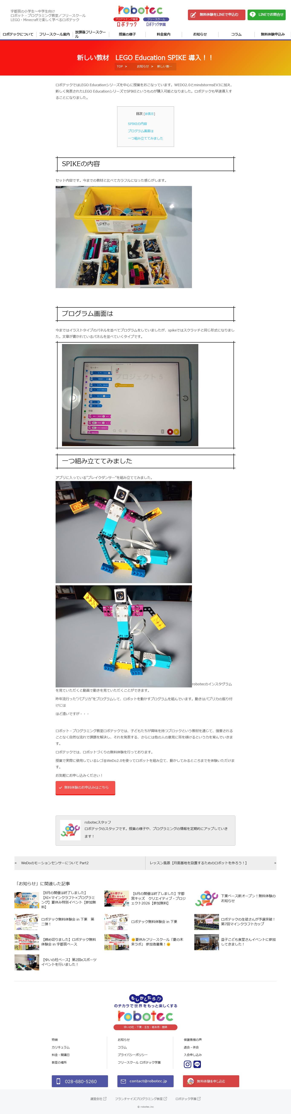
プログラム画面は (141, 131)
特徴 (55, 1040)
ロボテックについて (18, 34)
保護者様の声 (193, 1040)
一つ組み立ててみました (145, 138)
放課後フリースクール (90, 34)
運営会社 (96, 1099)
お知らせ (200, 34)
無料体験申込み (273, 34)
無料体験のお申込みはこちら (86, 787)
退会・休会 (191, 1047)
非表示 (149, 114)
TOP (120, 66)
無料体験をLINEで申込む (219, 14)
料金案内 (163, 34)
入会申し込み (193, 1055)
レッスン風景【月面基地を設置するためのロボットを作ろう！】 (199, 863)
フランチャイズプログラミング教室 (139, 1099)
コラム (236, 34)
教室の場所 (59, 1062)
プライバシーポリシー (133, 1055)
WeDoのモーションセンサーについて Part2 (55, 863)
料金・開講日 (61, 1055)
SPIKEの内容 (137, 123)
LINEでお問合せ (271, 14)
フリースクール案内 (54, 34)
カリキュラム (61, 1047)
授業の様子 (127, 34)
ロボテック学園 (186, 1099)
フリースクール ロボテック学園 (139, 1062)
